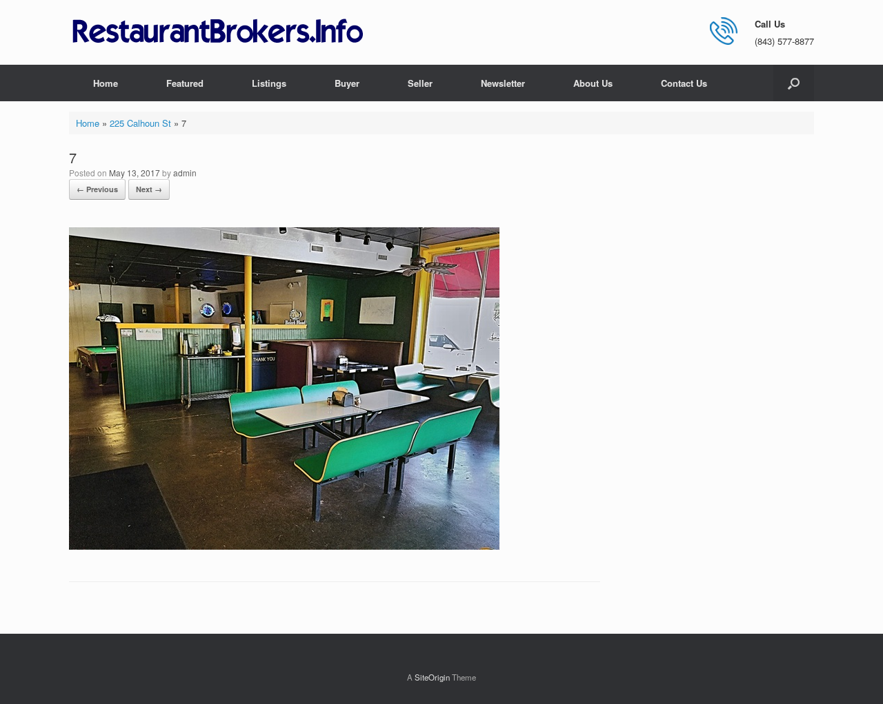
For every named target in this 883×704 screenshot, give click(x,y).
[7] (284, 545)
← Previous (97, 189)
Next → (149, 189)
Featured (185, 83)
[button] (793, 83)
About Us (593, 83)
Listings (269, 83)
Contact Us (684, 83)
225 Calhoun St (140, 123)
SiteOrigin (432, 677)
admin (185, 172)
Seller (420, 83)
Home (105, 83)
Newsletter (503, 83)
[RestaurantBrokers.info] (218, 32)
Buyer (347, 83)
